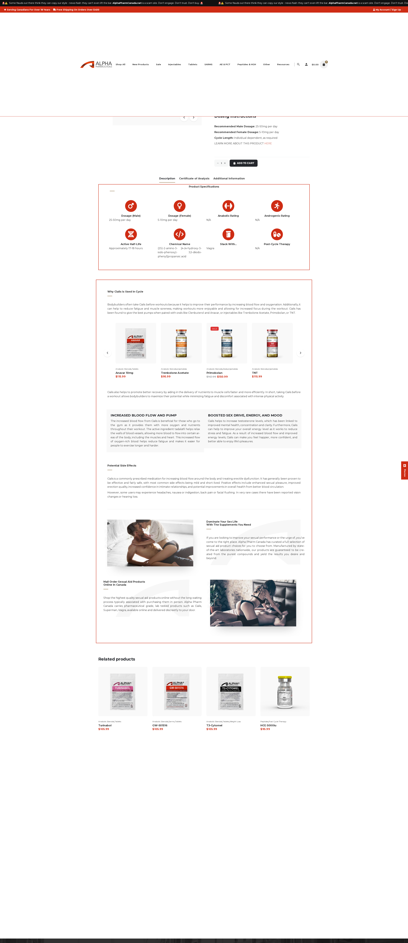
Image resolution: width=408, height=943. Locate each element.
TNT (292, 312)
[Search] (298, 65)
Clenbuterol (196, 312)
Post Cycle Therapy (277, 721)
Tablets (271, 369)
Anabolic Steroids (123, 369)
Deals (179, 369)
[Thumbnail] (96, 64)
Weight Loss (280, 369)
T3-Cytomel (214, 725)
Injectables (136, 369)
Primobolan (277, 312)
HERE (268, 143)
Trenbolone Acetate (256, 312)
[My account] (306, 65)
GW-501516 (159, 725)
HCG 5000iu (268, 725)
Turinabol (104, 725)
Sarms (172, 721)
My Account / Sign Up (388, 9)
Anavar (214, 312)
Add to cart (245, 163)
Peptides (264, 721)
